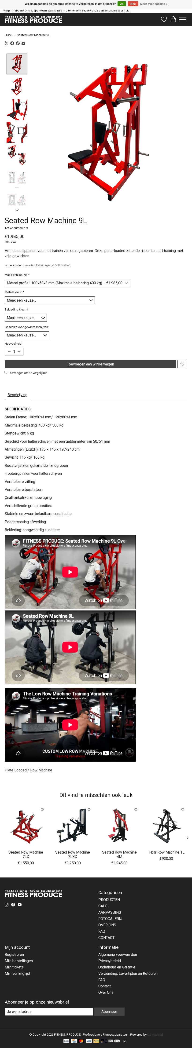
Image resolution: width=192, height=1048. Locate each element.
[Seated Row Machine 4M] (119, 826)
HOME (9, 35)
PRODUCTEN (109, 900)
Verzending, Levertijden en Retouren (128, 973)
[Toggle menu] (182, 19)
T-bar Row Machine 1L (166, 852)
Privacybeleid (109, 961)
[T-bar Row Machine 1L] (166, 826)
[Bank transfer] (66, 1041)
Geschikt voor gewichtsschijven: (27, 327)
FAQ (101, 931)
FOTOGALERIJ (110, 919)
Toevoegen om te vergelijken (27, 373)
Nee (133, 4)
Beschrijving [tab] (17, 395)
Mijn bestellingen (19, 961)
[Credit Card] (74, 1041)
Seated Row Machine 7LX (25, 854)
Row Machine (41, 770)
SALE (102, 906)
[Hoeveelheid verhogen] (19, 352)
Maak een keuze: (17, 275)
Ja (121, 4)
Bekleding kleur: (16, 309)
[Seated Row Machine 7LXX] (73, 826)
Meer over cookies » (153, 4)
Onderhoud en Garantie (116, 967)
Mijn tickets (14, 967)
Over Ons (106, 992)
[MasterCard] (81, 1041)
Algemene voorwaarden (117, 954)
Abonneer (109, 1011)
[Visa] (89, 1041)
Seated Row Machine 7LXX (72, 854)
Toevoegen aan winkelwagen (90, 364)
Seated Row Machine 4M (119, 854)
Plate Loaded (16, 770)
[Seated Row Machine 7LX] (26, 826)
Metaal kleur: (14, 292)
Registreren (14, 954)
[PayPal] (96, 1041)
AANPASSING (109, 912)
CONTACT (106, 937)
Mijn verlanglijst (17, 973)
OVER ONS (107, 925)
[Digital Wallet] (114, 1041)
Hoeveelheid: (13, 343)
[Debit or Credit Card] (104, 1041)
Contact (104, 986)
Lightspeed (155, 1034)
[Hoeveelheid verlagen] (9, 352)
